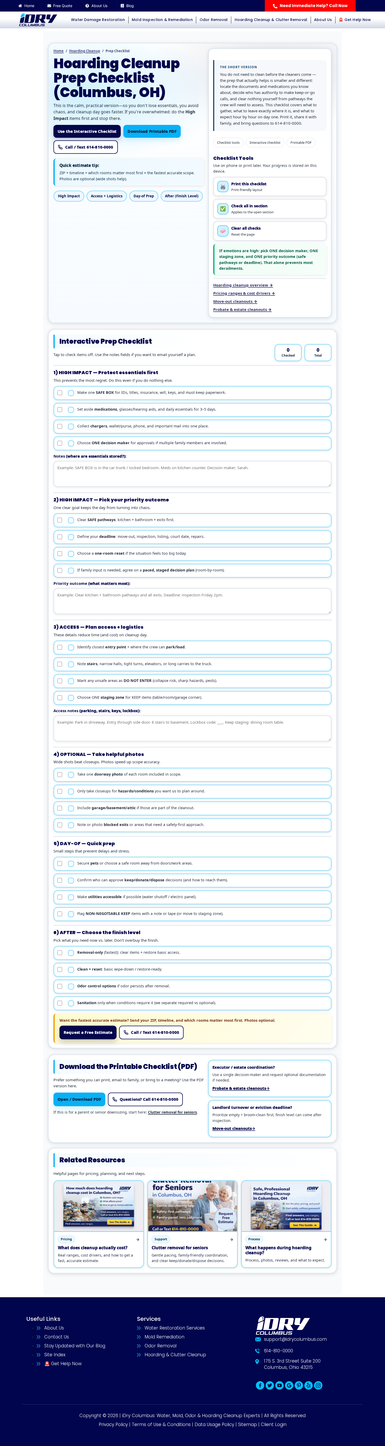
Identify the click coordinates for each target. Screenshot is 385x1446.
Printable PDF (301, 142)
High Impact (69, 196)
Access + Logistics (107, 196)
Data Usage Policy (214, 1424)
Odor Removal (214, 19)
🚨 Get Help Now (355, 19)
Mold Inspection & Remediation (162, 19)
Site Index (54, 1355)
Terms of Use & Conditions (161, 1424)
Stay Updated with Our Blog (74, 1346)
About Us (323, 19)
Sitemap (247, 1424)
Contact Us (56, 1337)
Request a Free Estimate (88, 1032)
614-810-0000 (288, 123)
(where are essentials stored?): (89, 456)
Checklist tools (228, 142)
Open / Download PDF (79, 1099)
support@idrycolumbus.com (295, 1339)
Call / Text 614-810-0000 (89, 147)
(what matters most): (91, 583)
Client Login (274, 1424)
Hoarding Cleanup (84, 51)
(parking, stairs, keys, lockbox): (96, 710)
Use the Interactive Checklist (87, 131)
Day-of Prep (144, 196)
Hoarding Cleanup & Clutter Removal (271, 19)
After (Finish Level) (182, 196)
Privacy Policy (113, 1424)
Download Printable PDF (152, 131)
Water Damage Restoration (98, 19)
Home (58, 51)
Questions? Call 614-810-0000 (149, 1099)
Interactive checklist (265, 142)
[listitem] (270, 187)
